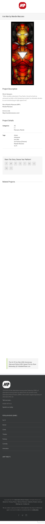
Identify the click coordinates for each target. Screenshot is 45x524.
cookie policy (35, 510)
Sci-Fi (15, 146)
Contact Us (26, 504)
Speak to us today (8, 407)
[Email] (11, 168)
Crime (4, 429)
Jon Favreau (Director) (20, 141)
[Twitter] (11, 163)
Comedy (5, 444)
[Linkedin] (29, 163)
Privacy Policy (13, 502)
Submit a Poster (32, 502)
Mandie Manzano (8, 107)
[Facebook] (6, 163)
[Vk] (6, 168)
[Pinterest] (15, 163)
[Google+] (25, 163)
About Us (5, 502)
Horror (4, 425)
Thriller (5, 434)
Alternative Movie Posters (21, 500)
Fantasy (5, 439)
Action (16, 135)
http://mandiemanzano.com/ (11, 113)
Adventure (17, 137)
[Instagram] (26, 515)
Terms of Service (22, 502)
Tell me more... (7, 400)
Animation (6, 448)
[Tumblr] (20, 163)
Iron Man (16, 139)
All (15, 126)
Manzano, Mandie (19, 130)
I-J (14, 128)
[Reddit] (34, 163)
